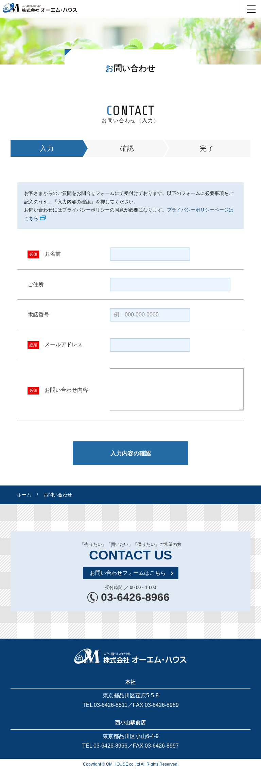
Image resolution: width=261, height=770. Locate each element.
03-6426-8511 (110, 705)
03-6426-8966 (135, 597)
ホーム (24, 494)
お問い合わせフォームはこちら (128, 573)
